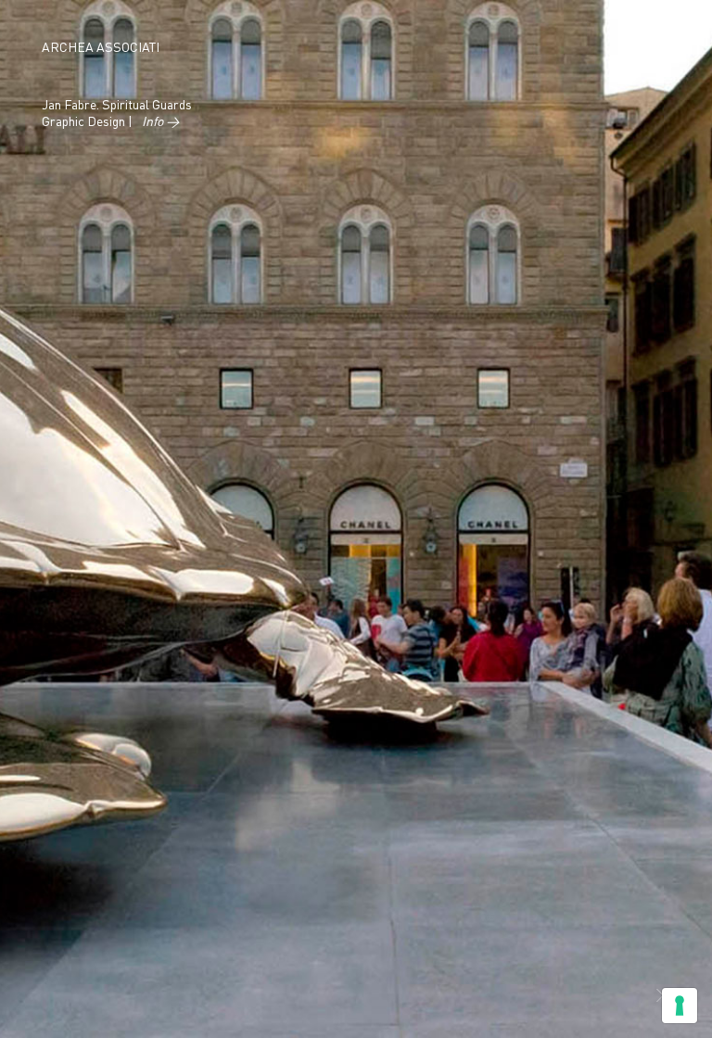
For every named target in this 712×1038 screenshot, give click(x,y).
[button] (660, 997)
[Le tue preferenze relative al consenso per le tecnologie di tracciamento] (679, 1005)
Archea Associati (100, 48)
